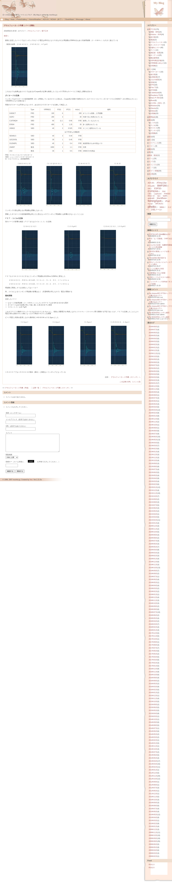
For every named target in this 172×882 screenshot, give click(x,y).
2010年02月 (153, 823)
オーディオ (155, 55)
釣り (150, 140)
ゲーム (151, 158)
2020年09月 (153, 535)
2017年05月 (153, 654)
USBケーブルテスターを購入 (159, 277)
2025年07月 (153, 365)
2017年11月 (153, 636)
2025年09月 (153, 359)
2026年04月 (153, 339)
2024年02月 (153, 413)
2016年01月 (153, 692)
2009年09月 (153, 838)
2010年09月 (153, 803)
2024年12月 (153, 386)
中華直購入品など (157, 63)
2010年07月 (153, 809)
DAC (149, 189)
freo (31, 480)
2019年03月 (153, 588)
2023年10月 (153, 425)
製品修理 (154, 58)
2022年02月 (153, 484)
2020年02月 (153, 556)
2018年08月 (153, 609)
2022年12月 (153, 454)
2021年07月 (153, 505)
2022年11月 (153, 458)
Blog (7, 19)
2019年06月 (153, 579)
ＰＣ (150, 69)
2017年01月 (153, 666)
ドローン (152, 146)
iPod (167, 201)
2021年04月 (153, 514)
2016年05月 (153, 684)
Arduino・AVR (156, 34)
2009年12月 (153, 829)
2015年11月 (153, 698)
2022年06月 (153, 472)
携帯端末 (152, 117)
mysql (150, 204)
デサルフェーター (34, 31)
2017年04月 (153, 657)
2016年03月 (153, 687)
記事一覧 (36, 388)
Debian (153, 111)
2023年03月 (153, 446)
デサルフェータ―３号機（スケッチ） (56, 388)
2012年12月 (153, 773)
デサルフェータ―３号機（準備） (17, 388)
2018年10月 (153, 603)
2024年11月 (153, 389)
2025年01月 (153, 383)
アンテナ (154, 130)
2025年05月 (153, 371)
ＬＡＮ (153, 123)
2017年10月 (153, 639)
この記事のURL (125, 382)
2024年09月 (153, 392)
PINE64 (167, 194)
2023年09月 (153, 428)
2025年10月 (153, 356)
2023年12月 (153, 419)
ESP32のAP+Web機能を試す (160, 234)
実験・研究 (155, 32)
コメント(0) (136, 382)
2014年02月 (153, 740)
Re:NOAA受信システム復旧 (159, 313)
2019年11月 (153, 565)
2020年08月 (153, 538)
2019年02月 (153, 591)
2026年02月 (153, 344)
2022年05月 (153, 475)
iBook (153, 100)
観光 (150, 137)
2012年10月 (153, 779)
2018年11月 (153, 600)
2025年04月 (153, 374)
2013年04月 (153, 761)
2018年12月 (153, 597)
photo (152, 206)
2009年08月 (153, 841)
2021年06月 (153, 508)
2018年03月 (153, 624)
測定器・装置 (155, 53)
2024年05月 (153, 404)
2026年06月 (153, 333)
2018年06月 (153, 615)
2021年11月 (153, 493)
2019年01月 (153, 594)
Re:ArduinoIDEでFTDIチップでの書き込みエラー (160, 294)
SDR (165, 196)
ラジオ (153, 125)
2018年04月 (153, 621)
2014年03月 (153, 737)
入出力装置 (155, 80)
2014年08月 (153, 725)
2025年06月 (153, 368)
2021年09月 (153, 499)
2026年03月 (153, 341)
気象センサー (155, 47)
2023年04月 (153, 443)
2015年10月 (153, 701)
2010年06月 (153, 811)
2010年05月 (153, 815)
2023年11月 (153, 422)
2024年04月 (153, 407)
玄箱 (152, 82)
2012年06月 (153, 791)
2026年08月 (153, 327)
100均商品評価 (156, 60)
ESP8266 (153, 191)
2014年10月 (153, 719)
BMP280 (162, 185)
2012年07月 (153, 788)
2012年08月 (153, 785)
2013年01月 (153, 770)
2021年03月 (153, 517)
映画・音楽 (153, 155)
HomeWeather (35, 19)
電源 (152, 40)
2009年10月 (153, 835)
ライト (153, 50)
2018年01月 (153, 630)
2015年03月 (153, 716)
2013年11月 (153, 746)
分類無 (153, 66)
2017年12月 (153, 633)
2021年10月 (153, 496)
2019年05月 (153, 582)
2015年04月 (153, 713)
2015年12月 (153, 696)
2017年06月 (153, 651)
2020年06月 (153, 544)
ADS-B (46, 19)
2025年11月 (153, 353)
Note (12, 19)
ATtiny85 (151, 186)
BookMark (69, 19)
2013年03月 (153, 764)
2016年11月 (153, 672)
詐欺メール (156, 210)
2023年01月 (153, 452)
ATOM (153, 90)
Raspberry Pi (155, 95)
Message (79, 19)
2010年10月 (153, 800)
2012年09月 (153, 782)
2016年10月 (153, 675)
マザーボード (155, 72)
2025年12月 (153, 350)
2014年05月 (153, 734)
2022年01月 (153, 487)
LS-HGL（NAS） (157, 103)
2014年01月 (153, 743)
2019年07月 (153, 577)
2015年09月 (153, 704)
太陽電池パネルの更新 (157, 273)
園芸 (150, 149)
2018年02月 (153, 627)
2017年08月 (153, 645)
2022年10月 (153, 460)
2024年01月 (153, 416)
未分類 (151, 174)
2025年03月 (153, 377)
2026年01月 (153, 347)
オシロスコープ (156, 45)
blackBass (161, 198)
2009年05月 (153, 847)
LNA (149, 194)
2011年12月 (153, 794)
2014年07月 (153, 728)
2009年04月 (153, 850)
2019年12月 (153, 562)
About (87, 19)
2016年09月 (153, 678)
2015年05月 (153, 710)
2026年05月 (153, 335)
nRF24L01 (159, 204)
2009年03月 (153, 853)
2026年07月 (153, 330)
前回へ (6, 36)
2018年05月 (153, 618)
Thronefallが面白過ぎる (157, 258)
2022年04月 (153, 478)
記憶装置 (154, 77)
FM (163, 191)
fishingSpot (154, 200)
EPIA (152, 85)
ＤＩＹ (151, 168)
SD (158, 196)
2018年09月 (153, 606)
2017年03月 (153, 660)
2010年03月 (153, 820)
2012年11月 (153, 776)
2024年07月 (153, 398)
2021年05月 (153, 511)
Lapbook (157, 194)
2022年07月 (153, 469)
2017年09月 (153, 642)
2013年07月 (153, 752)
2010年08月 (153, 806)
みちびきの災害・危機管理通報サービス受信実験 (160, 246)
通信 (150, 120)
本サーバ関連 (154, 171)
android (151, 198)
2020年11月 (153, 529)
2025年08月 (153, 362)
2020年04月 (153, 550)
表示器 (153, 37)
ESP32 (157, 188)
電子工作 (45, 31)
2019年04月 (153, 585)
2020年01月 (153, 559)
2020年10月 (153, 532)
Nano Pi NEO (155, 98)
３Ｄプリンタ (154, 143)
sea (162, 207)
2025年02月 (153, 380)
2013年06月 (153, 755)
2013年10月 (153, 749)
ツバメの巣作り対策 (156, 269)
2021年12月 (153, 490)
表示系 (153, 74)
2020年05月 (153, 547)
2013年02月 (153, 767)
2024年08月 (153, 395)
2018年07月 (153, 612)
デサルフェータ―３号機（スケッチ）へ (125, 377)
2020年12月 (153, 526)
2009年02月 (153, 856)
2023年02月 (153, 449)
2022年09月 (153, 463)
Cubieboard (155, 93)
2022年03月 (153, 481)
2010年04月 (153, 817)
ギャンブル (153, 165)
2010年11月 (153, 797)
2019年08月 (153, 573)
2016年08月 (153, 681)
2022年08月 (153, 466)
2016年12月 (153, 669)
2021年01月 (153, 523)
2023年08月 (153, 431)
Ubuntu (153, 108)
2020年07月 (153, 541)
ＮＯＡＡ (154, 128)
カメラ (151, 161)
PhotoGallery (21, 19)
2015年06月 (153, 707)
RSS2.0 (151, 868)
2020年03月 (153, 553)
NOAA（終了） (56, 19)
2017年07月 (153, 648)
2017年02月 (153, 663)
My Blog (158, 3)
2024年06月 (153, 401)
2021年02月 (153, 520)
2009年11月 (153, 832)
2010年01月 (153, 826)
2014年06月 (153, 731)
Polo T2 (153, 87)
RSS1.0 (151, 865)
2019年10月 (153, 568)
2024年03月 (153, 410)
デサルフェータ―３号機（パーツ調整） (20, 25)
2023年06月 (153, 437)
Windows (154, 106)
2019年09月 (153, 571)
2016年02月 (153, 690)
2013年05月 (153, 758)
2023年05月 (153, 440)
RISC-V (151, 196)
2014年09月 (153, 722)
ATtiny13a (161, 183)
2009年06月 (153, 844)
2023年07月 (153, 434)
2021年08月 (153, 502)
